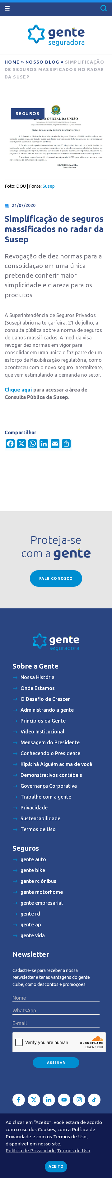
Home (12, 62)
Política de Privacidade (31, 1150)
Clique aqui (18, 389)
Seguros (28, 113)
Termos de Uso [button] (73, 1150)
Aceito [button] (56, 1166)
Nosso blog (42, 62)
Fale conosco (56, 578)
